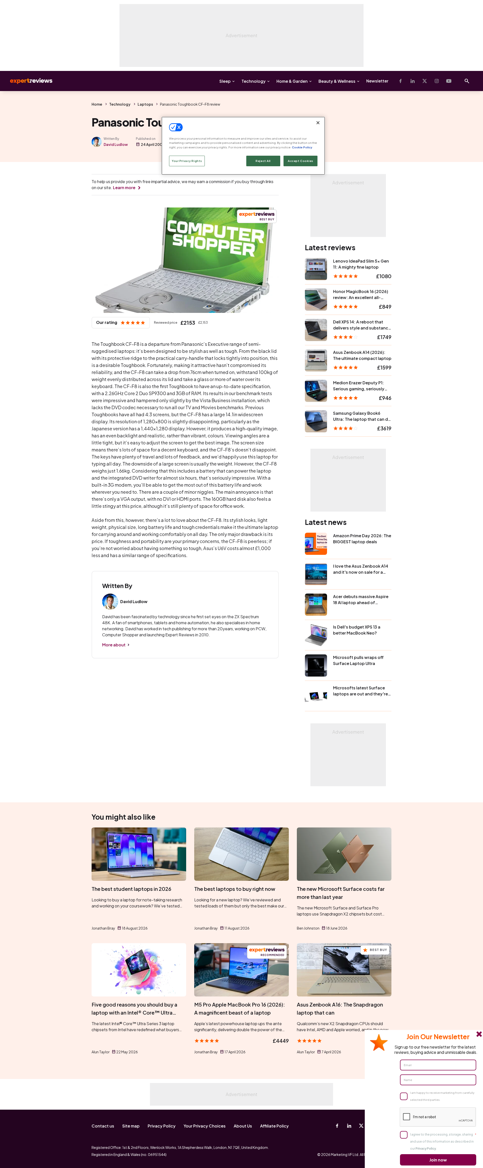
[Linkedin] (413, 81)
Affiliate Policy (274, 1126)
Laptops (145, 104)
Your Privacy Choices (205, 1126)
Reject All (263, 161)
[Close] (318, 122)
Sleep (225, 81)
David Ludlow (116, 144)
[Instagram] (437, 81)
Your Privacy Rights (187, 161)
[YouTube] (449, 81)
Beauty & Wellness (336, 81)
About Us (243, 1126)
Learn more (124, 187)
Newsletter (377, 81)
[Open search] (467, 81)
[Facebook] (400, 81)
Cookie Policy (302, 147)
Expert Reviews (27, 81)
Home (97, 104)
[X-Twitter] (425, 81)
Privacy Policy (162, 1126)
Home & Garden (292, 81)
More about (114, 644)
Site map (131, 1126)
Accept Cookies (300, 161)
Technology (254, 81)
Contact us (103, 1126)
